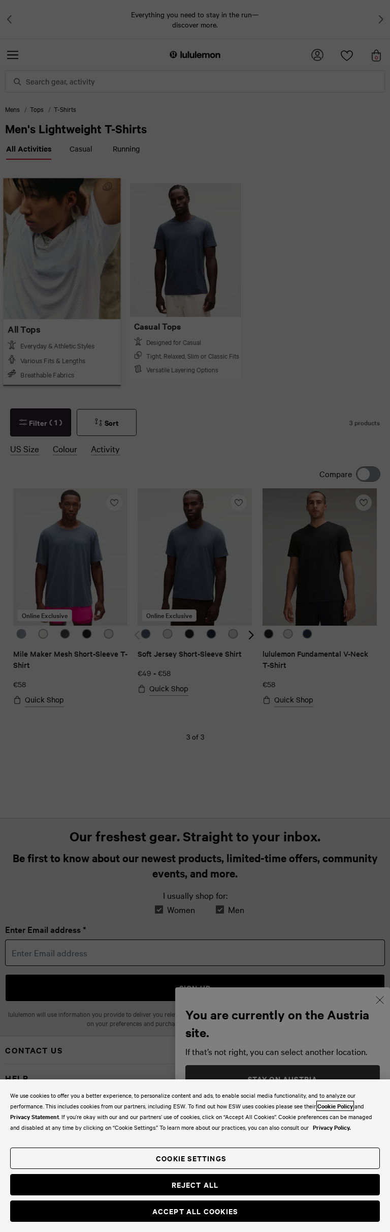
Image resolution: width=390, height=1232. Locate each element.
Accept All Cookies (195, 1211)
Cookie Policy (335, 1106)
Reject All (195, 1184)
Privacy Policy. (332, 1127)
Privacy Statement (34, 1116)
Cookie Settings (191, 1158)
